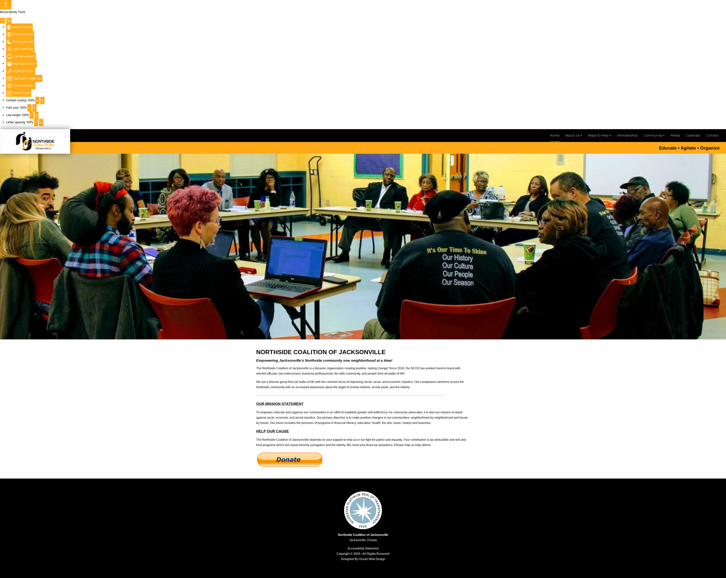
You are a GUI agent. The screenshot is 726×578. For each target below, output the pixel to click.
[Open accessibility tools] (5, 4)
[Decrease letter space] (36, 122)
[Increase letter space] (41, 122)
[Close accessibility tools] (9, 20)
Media (675, 135)
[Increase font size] (34, 108)
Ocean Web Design (372, 559)
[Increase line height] (36, 115)
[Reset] (3, 20)
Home (554, 135)
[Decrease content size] (37, 100)
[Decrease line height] (31, 115)
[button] (6, 250)
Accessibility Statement (363, 548)
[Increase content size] (42, 100)
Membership (627, 135)
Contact (712, 135)
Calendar (693, 135)
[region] (363, 250)
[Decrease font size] (29, 108)
